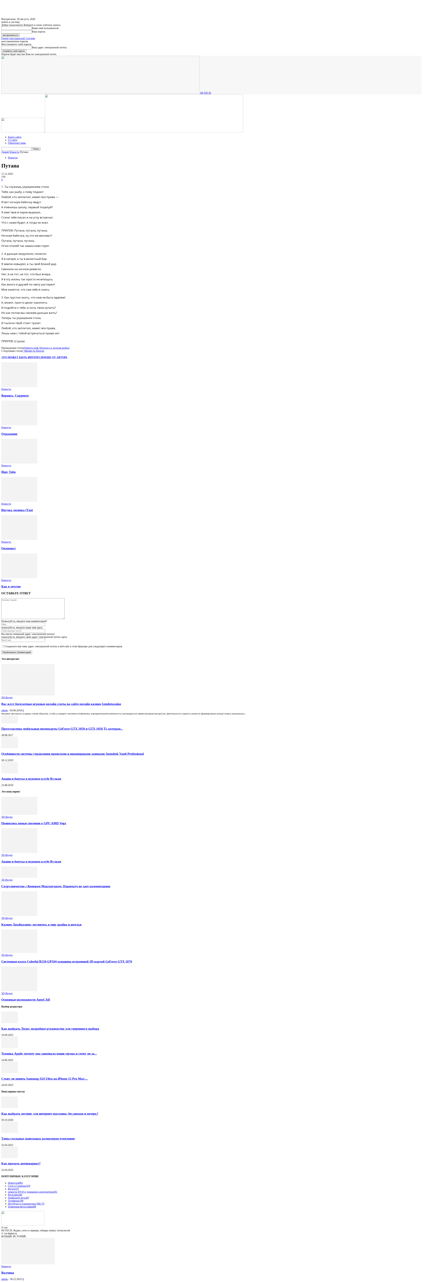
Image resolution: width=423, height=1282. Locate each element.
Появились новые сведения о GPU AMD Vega (33, 823)
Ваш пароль (38, 31)
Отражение (9, 434)
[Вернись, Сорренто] (19, 386)
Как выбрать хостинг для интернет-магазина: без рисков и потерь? (49, 1113)
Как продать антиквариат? (21, 1163)
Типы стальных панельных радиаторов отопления (38, 1138)
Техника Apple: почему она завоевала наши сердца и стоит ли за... (49, 1053)
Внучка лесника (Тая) (17, 510)
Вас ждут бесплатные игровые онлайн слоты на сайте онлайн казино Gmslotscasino (61, 704)
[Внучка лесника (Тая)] (19, 500)
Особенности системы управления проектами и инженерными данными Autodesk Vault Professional (72, 754)
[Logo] (23, 131)
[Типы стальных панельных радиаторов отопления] (9, 1132)
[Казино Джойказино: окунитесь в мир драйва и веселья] (19, 915)
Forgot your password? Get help (18, 38)
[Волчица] (28, 1263)
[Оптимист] (19, 539)
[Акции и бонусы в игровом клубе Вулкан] (9, 772)
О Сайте (12, 140)
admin (4, 710)
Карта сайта (14, 137)
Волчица (7, 1272)
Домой (5, 152)
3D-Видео (7, 697)
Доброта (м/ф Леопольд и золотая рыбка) (46, 347)
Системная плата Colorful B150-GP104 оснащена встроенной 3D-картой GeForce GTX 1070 (66, 961)
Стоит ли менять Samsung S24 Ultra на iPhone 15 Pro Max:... (44, 1078)
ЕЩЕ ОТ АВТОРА (56, 357)
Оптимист (8, 548)
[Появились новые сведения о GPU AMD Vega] (19, 814)
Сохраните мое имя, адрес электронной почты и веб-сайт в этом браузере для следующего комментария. (64, 646)
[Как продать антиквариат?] (9, 1157)
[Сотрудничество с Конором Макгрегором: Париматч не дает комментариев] (19, 876)
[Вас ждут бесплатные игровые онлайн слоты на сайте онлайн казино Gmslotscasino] (28, 694)
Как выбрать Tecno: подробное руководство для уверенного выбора (50, 1028)
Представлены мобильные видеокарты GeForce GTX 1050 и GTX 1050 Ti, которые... (62, 728)
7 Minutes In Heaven (33, 350)
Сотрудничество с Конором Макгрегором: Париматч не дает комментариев (55, 886)
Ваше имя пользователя (45, 28)
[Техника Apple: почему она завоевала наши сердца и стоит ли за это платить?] (9, 1047)
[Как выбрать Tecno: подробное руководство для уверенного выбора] (9, 1022)
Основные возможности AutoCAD (25, 999)
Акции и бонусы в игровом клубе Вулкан (31, 778)
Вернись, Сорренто (15, 395)
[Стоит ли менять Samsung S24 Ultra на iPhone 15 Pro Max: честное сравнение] (9, 1072)
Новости (14, 152)
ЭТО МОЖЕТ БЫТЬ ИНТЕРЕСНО (23, 357)
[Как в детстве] (19, 577)
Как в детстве (11, 586)
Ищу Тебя (8, 472)
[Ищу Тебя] (19, 462)
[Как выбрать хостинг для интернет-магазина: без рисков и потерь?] (9, 1107)
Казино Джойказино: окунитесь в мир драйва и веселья (41, 924)
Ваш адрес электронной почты (49, 47)
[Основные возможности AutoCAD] (19, 990)
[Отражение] (19, 424)
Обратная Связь (17, 143)
